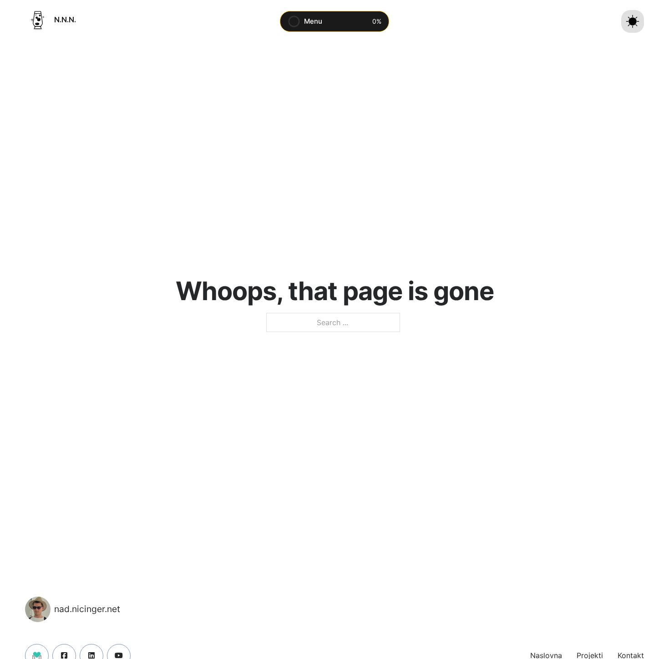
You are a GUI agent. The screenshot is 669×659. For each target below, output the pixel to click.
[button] (334, 21)
